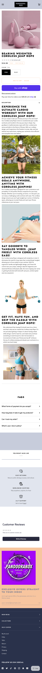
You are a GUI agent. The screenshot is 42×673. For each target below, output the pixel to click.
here (24, 503)
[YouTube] (27, 668)
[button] (11, 60)
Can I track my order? (9, 419)
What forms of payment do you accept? (16, 406)
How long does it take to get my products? (17, 412)
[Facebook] (3, 668)
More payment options (9, 93)
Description (6, 102)
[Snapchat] (23, 668)
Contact (4, 653)
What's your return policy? (12, 425)
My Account (5, 634)
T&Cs (3, 640)
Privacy (4, 647)
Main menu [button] (6, 615)
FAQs (3, 637)
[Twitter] (7, 668)
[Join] (37, 602)
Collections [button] (6, 621)
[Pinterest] (15, 668)
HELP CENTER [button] (6, 627)
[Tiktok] (11, 668)
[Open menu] (5, 4)
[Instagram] (19, 668)
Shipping (4, 650)
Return (4, 644)
